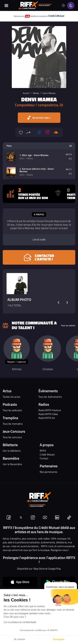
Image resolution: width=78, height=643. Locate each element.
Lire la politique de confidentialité (20, 622)
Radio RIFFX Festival (49, 410)
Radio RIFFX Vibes (48, 414)
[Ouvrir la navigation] (6, 5)
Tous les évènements (50, 397)
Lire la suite (39, 239)
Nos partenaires (48, 472)
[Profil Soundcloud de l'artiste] (55, 132)
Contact (44, 458)
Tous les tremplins (13, 424)
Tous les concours (12, 437)
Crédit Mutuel (47, 454)
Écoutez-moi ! (41, 117)
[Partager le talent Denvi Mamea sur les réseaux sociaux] (28, 132)
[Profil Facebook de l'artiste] (39, 132)
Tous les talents (68, 325)
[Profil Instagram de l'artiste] (47, 132)
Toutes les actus (11, 397)
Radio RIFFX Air (46, 418)
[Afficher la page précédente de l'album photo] (58, 302)
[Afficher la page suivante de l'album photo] (67, 302)
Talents (36, 93)
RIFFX (43, 451)
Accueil (26, 93)
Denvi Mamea (49, 93)
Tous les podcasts (12, 410)
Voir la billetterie (11, 451)
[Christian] (47, 348)
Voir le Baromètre (12, 464)
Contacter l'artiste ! (44, 257)
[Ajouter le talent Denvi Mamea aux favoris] (21, 132)
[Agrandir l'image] (17, 283)
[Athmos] (16, 348)
